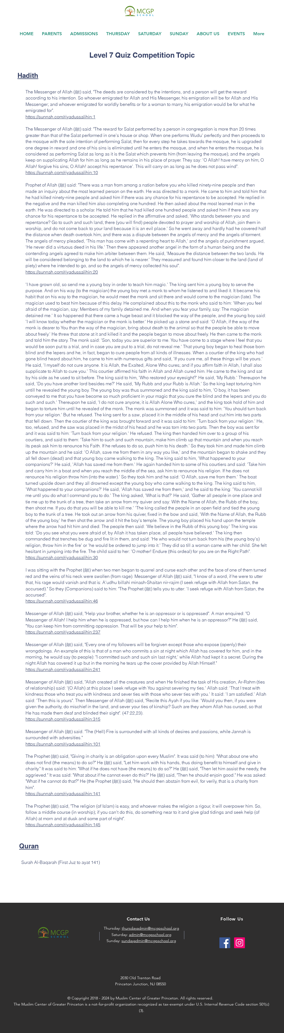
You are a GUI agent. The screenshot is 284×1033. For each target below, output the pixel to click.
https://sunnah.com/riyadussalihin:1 (60, 116)
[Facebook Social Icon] (224, 942)
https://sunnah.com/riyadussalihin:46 (62, 601)
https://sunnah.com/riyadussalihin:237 (63, 632)
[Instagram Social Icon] (239, 942)
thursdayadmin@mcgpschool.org (150, 928)
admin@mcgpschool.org (150, 934)
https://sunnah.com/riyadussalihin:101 (63, 744)
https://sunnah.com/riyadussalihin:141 (63, 793)
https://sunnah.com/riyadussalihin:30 (62, 557)
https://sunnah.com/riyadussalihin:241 (63, 669)
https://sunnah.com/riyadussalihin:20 (62, 272)
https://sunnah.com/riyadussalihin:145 (63, 824)
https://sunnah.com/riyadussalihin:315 (63, 719)
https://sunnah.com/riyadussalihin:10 (62, 172)
